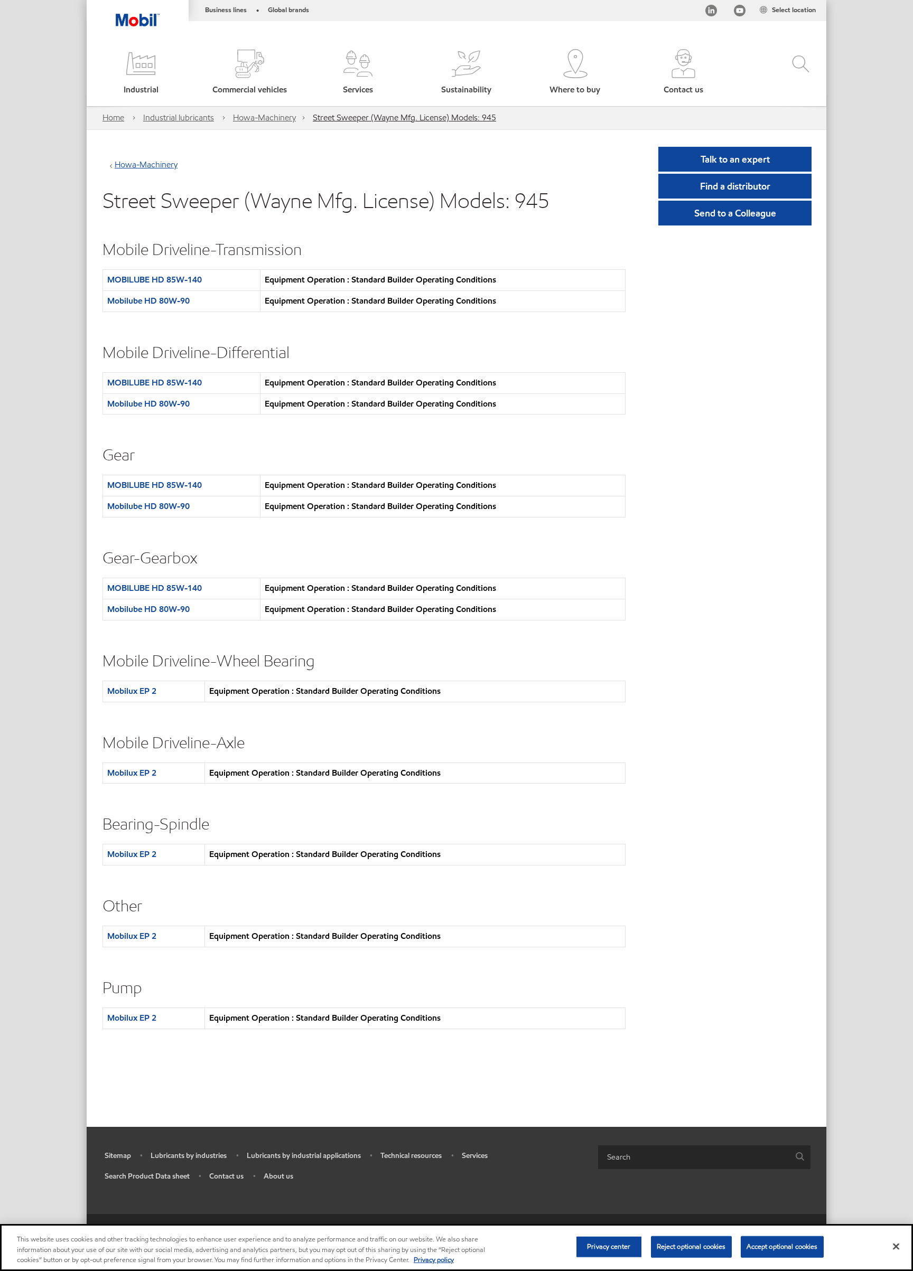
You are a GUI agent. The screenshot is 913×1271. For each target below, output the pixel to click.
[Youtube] (740, 12)
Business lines (226, 10)
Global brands (288, 10)
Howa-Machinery (264, 117)
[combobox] (704, 1157)
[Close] (896, 1246)
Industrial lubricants (178, 117)
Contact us (226, 1176)
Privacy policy (434, 1260)
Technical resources (411, 1156)
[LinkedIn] (711, 12)
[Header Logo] (138, 13)
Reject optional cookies (691, 1246)
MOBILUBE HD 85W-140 (154, 279)
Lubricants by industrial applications (304, 1156)
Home (113, 117)
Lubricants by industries (189, 1156)
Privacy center (608, 1246)
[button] (141, 72)
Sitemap (118, 1156)
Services (475, 1156)
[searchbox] (693, 1157)
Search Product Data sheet (147, 1176)
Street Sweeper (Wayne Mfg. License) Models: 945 (404, 117)
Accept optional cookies (782, 1246)
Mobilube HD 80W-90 (148, 300)
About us (278, 1176)
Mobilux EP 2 (131, 690)
